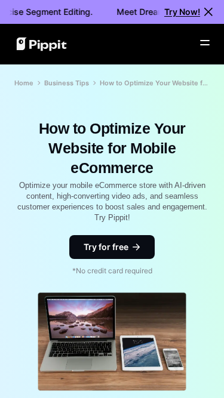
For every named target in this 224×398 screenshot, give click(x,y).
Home (23, 83)
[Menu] (205, 43)
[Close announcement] (208, 12)
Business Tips (66, 83)
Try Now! (182, 12)
